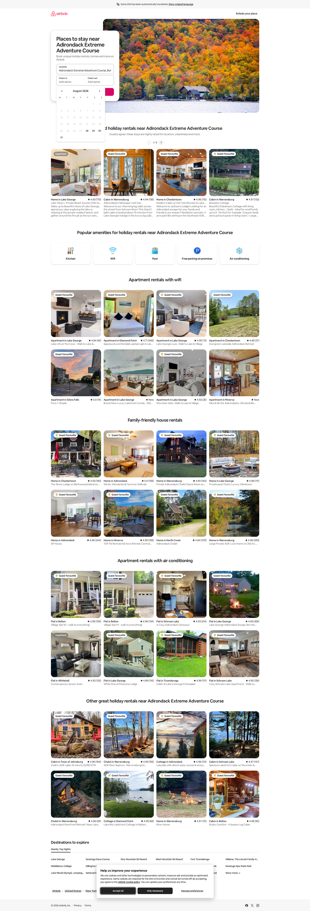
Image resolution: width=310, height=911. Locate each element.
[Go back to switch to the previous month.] (62, 91)
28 (87, 130)
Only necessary (155, 890)
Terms (87, 905)
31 (61, 137)
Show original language (181, 4)
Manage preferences (192, 890)
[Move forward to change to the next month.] (99, 91)
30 (99, 130)
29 (93, 130)
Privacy (77, 905)
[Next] (161, 142)
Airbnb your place (246, 13)
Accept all (118, 890)
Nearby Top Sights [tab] (61, 849)
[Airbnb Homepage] (59, 13)
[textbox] (71, 82)
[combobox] (85, 70)
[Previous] (149, 142)
